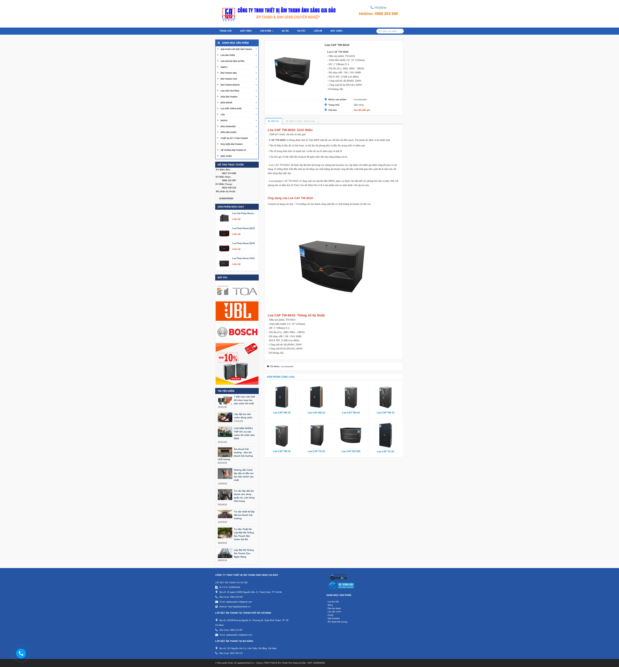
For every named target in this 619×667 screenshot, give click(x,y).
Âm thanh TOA (229, 78)
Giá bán (332, 110)
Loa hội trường (230, 90)
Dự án (285, 31)
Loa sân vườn (334, 611)
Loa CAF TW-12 (385, 412)
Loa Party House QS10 (243, 227)
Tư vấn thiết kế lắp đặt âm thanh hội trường (244, 515)
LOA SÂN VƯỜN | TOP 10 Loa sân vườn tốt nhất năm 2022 (244, 433)
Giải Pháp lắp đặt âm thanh (236, 49)
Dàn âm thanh (229, 96)
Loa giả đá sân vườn (232, 61)
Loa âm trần (228, 55)
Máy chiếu (336, 31)
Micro (224, 120)
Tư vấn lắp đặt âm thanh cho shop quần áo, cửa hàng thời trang (244, 496)
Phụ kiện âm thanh (232, 144)
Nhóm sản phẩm (337, 99)
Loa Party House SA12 (243, 242)
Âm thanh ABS (229, 72)
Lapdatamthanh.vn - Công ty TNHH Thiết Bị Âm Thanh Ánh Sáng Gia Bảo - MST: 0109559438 (281, 663)
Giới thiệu (246, 31)
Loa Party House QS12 (243, 212)
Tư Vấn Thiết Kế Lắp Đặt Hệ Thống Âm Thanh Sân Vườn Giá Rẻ (244, 534)
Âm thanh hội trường (337, 622)
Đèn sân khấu (228, 132)
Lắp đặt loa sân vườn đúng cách (243, 416)
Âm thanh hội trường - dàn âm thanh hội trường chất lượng (235, 454)
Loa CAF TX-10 (385, 451)
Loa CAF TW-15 (281, 451)
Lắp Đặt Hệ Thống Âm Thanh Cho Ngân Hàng (244, 553)
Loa (223, 114)
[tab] (273, 121)
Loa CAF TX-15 (316, 451)
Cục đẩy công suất (231, 108)
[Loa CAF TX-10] (386, 435)
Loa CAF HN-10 (281, 412)
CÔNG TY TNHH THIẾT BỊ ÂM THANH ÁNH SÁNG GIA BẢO (246, 575)
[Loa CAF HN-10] (282, 396)
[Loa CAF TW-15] (282, 435)
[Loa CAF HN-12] (316, 396)
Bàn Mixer (226, 102)
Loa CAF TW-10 (351, 412)
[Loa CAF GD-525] (351, 435)
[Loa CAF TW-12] (385, 396)
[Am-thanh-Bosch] (237, 331)
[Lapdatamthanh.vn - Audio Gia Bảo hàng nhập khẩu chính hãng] (277, 13)
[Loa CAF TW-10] (351, 396)
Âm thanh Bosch (230, 84)
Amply (224, 67)
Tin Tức (301, 31)
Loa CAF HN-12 (316, 412)
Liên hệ (318, 31)
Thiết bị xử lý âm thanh (234, 138)
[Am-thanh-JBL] (237, 311)
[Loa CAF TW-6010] (293, 70)
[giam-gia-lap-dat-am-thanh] (237, 363)
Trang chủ (225, 31)
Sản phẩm (266, 31)
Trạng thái (333, 104)
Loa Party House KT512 (243, 257)
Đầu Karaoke (228, 126)
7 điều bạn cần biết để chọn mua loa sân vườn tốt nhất (244, 400)
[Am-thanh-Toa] (237, 290)
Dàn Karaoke (334, 618)
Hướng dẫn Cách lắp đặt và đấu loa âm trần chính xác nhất (244, 475)
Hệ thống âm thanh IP (233, 150)
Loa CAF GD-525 (350, 451)
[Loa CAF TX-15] (316, 435)
